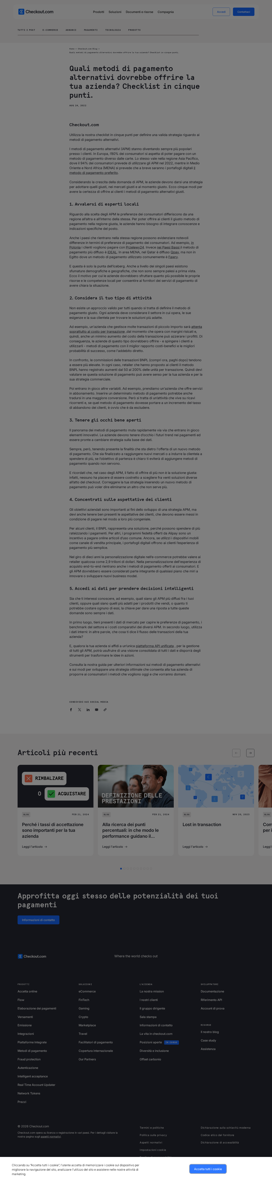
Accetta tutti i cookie (208, 1169)
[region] (136, 1169)
